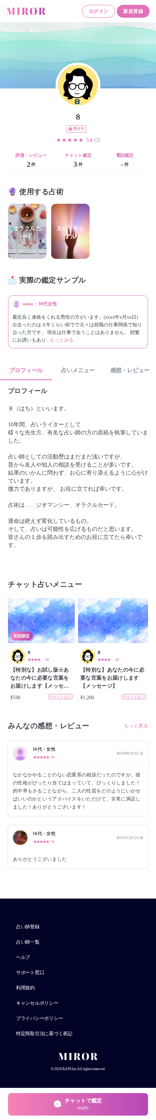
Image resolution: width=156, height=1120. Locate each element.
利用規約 (25, 988)
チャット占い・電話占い (24, 31)
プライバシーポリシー (39, 1018)
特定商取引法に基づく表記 (44, 1033)
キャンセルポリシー (37, 1003)
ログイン (99, 11)
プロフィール (26, 370)
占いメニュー (78, 370)
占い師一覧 (28, 942)
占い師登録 (28, 927)
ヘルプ (23, 957)
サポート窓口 (30, 972)
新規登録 (133, 11)
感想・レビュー (130, 370)
